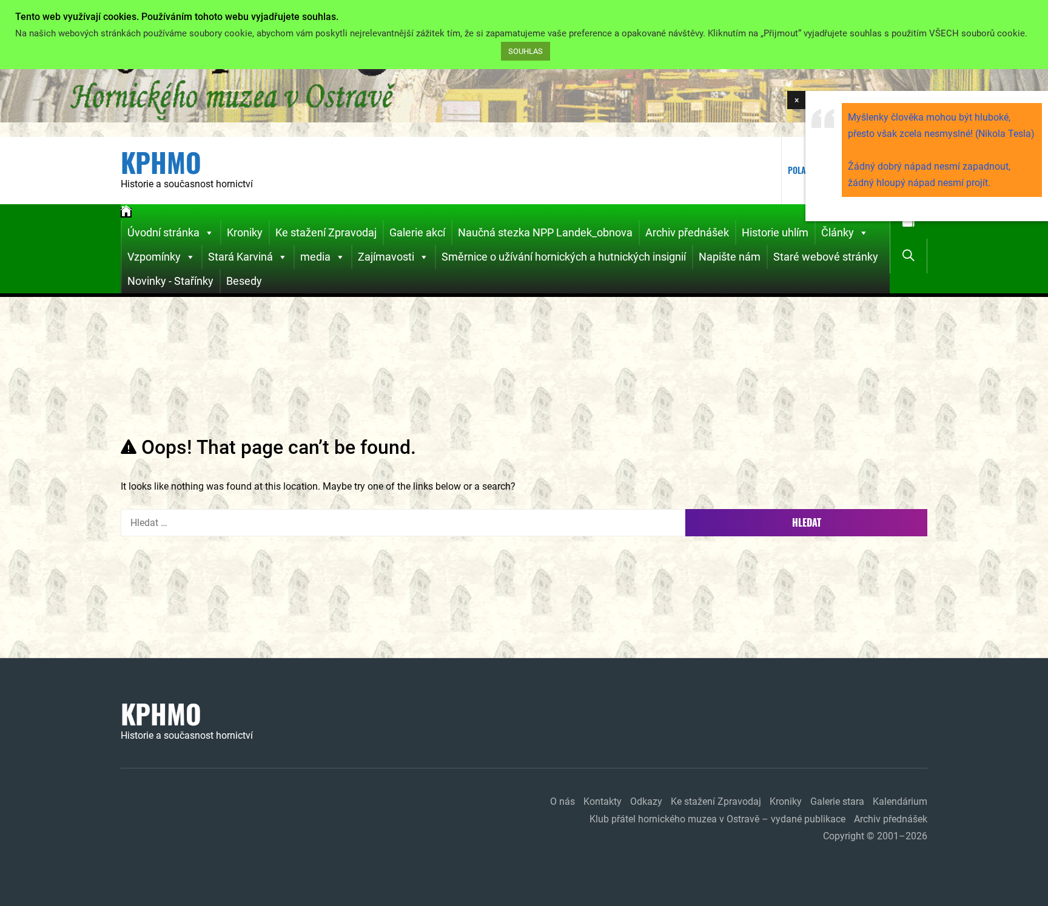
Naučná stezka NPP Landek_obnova (545, 232)
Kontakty (602, 801)
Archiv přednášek (687, 232)
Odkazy (646, 801)
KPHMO (161, 162)
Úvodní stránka (163, 232)
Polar (799, 170)
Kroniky (245, 232)
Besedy (244, 281)
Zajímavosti (386, 256)
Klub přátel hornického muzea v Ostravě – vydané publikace (717, 819)
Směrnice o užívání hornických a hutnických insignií (564, 256)
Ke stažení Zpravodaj (326, 232)
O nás (562, 801)
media (315, 256)
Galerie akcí (417, 232)
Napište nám (730, 256)
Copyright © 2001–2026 (875, 836)
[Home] (126, 213)
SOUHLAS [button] (525, 51)
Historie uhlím (775, 232)
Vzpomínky (154, 256)
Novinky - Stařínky (170, 281)
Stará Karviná (240, 256)
